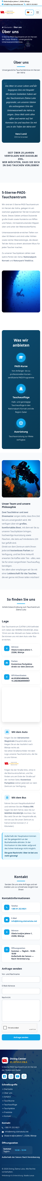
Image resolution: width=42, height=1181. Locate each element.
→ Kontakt (6, 1116)
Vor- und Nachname (11, 974)
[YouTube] (17, 1076)
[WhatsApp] (24, 1076)
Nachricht (6, 997)
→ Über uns (7, 1093)
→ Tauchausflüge (9, 1104)
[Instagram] (11, 1076)
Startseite (8, 27)
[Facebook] (4, 1076)
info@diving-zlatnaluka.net (13, 4)
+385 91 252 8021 (32, 4)
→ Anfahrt (6, 1096)
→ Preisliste (7, 1112)
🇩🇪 (28, 12)
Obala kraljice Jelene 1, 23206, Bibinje (17, 1)
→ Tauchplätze (8, 1108)
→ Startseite (7, 1089)
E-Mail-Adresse (8, 986)
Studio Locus (29, 1175)
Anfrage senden (21, 1037)
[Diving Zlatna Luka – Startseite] (7, 12)
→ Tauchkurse (8, 1100)
